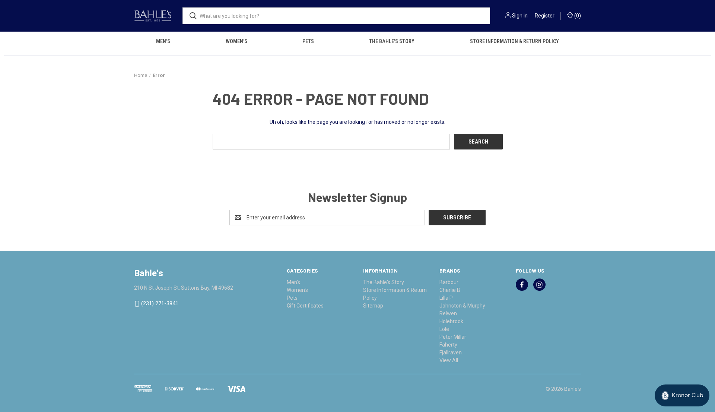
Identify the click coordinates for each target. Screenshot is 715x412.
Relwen (448, 313)
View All (448, 360)
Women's (236, 41)
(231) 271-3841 (159, 303)
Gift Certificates (305, 306)
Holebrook (451, 321)
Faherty (448, 345)
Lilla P (446, 298)
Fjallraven (450, 352)
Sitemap (373, 306)
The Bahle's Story (391, 41)
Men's (163, 41)
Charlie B (449, 290)
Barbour (448, 282)
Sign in (520, 16)
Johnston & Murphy (462, 306)
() (577, 16)
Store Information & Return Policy (514, 41)
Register (544, 16)
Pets (308, 41)
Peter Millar (452, 337)
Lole (444, 329)
